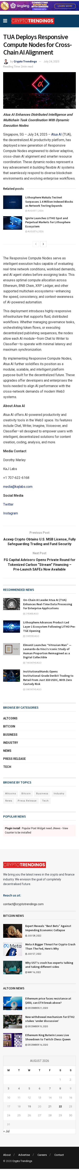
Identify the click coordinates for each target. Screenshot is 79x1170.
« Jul (6, 1131)
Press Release (14, 758)
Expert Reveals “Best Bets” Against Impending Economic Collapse (48, 928)
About (7, 1154)
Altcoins (10, 718)
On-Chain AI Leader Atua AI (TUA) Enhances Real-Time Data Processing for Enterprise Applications (47, 604)
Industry (10, 742)
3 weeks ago (32, 636)
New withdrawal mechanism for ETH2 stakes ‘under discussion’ (49, 1019)
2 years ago (32, 614)
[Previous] (36, 244)
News (7, 750)
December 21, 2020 (37, 1008)
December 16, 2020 (37, 1045)
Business (10, 734)
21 (49, 1106)
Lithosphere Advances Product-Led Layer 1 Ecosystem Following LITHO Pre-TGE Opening (49, 626)
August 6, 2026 (35, 231)
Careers (42, 1154)
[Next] (43, 244)
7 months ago (33, 663)
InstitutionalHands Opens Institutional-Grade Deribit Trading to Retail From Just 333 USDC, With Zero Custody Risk (48, 678)
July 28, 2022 (34, 936)
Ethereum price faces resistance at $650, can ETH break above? (48, 1001)
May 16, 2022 (34, 972)
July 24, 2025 (51, 61)
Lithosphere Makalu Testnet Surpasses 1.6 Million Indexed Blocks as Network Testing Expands (49, 201)
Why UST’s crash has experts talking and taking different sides (49, 965)
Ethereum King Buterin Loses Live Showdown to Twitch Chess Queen (48, 1037)
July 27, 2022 (34, 954)
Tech (7, 767)
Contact (59, 1154)
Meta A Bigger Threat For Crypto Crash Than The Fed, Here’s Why (50, 946)
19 (29, 1106)
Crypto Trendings (25, 61)
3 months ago (33, 689)
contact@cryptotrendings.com (23, 904)
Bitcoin (9, 726)
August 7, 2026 (35, 211)
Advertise (24, 1154)
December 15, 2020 (37, 1026)
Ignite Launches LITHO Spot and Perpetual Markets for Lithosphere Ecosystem (47, 222)
